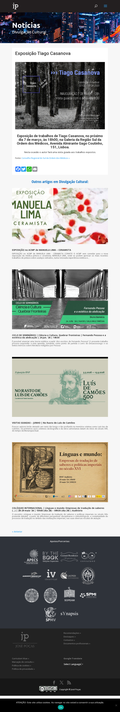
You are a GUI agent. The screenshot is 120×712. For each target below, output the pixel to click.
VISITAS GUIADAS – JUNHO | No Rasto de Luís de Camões (43, 422)
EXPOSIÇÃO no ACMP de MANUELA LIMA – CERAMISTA (41, 249)
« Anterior (17, 531)
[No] (116, 705)
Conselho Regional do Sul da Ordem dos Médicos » (46, 158)
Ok (60, 707)
